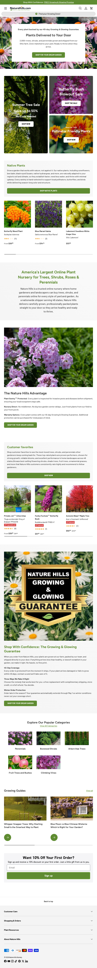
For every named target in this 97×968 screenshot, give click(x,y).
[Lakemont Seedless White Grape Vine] (79, 214)
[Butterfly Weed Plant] (17, 214)
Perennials (20, 748)
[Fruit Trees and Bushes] (20, 762)
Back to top (48, 901)
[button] (91, 8)
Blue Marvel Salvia (43, 231)
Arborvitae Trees (76, 748)
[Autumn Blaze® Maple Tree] (79, 498)
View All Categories (48, 726)
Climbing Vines (48, 773)
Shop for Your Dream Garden (48, 55)
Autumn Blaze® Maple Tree (77, 516)
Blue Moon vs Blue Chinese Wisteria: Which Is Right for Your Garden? (69, 825)
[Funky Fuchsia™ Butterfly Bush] (48, 498)
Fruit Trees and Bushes (20, 773)
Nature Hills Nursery (15, 957)
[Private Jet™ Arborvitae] (17, 498)
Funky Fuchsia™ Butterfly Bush (46, 517)
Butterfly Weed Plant (13, 231)
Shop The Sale (71, 103)
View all (89, 790)
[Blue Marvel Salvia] (48, 214)
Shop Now (26, 124)
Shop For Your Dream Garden (20, 425)
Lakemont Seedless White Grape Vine (77, 232)
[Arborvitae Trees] (77, 738)
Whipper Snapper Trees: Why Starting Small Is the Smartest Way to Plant (23, 825)
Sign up (48, 875)
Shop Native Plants (48, 191)
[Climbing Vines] (48, 762)
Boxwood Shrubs (48, 748)
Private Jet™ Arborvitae (15, 516)
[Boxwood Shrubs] (48, 738)
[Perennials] (20, 738)
